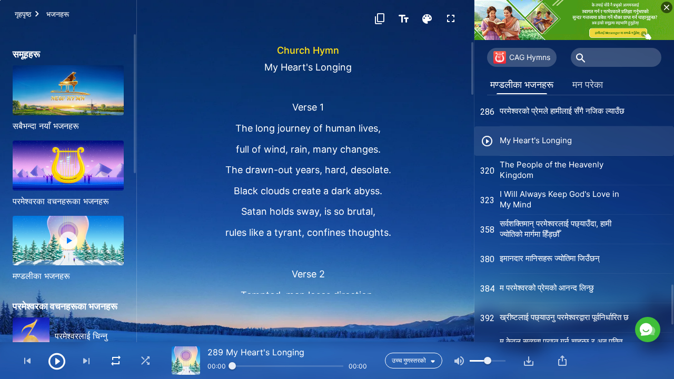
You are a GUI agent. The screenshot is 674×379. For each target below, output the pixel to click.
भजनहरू (57, 13)
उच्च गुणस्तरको (409, 360)
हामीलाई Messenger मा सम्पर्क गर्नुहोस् (563, 283)
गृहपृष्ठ (23, 13)
